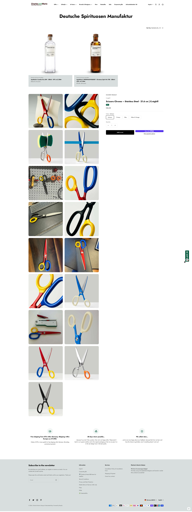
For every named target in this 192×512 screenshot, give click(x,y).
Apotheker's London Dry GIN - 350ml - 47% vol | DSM (46, 79)
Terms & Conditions (84, 479)
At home (72, 4)
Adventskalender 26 (131, 4)
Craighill (108, 98)
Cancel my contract (110, 476)
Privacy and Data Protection (86, 482)
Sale (110, 4)
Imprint (80, 469)
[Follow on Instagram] (37, 500)
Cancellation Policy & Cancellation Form (114, 470)
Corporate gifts (118, 4)
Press (80, 487)
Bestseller (103, 4)
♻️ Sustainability (83, 493)
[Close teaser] (185, 262)
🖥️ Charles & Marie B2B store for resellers (87, 475)
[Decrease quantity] (108, 125)
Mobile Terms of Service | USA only (88, 485)
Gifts (55, 4)
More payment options (149, 133)
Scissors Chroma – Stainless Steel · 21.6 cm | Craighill (132, 101)
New (96, 4)
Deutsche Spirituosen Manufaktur (37, 77)
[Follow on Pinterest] (41, 500)
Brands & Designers (84, 4)
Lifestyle (63, 4)
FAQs (80, 490)
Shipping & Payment (110, 473)
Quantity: (108, 122)
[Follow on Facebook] (29, 500)
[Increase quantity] (115, 125)
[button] (187, 256)
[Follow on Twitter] (33, 500)
